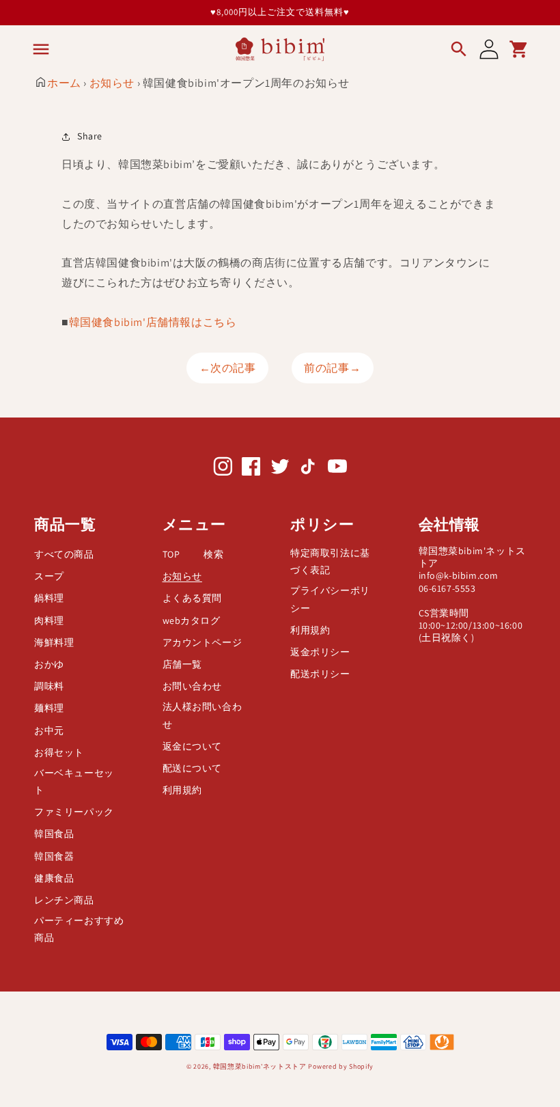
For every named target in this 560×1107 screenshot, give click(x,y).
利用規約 (182, 790)
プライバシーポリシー (330, 599)
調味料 (49, 686)
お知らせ (112, 83)
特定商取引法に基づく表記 (330, 561)
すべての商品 (64, 554)
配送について (193, 768)
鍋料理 (49, 598)
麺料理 (49, 708)
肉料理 (49, 620)
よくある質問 (193, 598)
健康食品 (54, 878)
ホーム (64, 83)
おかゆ (49, 664)
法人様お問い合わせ (202, 715)
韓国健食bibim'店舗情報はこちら (153, 322)
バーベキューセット (74, 781)
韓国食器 (54, 856)
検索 (213, 554)
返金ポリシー (320, 652)
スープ (49, 576)
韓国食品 (54, 834)
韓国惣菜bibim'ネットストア (260, 1066)
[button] (41, 49)
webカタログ (192, 620)
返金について (193, 746)
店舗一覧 (182, 664)
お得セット (59, 752)
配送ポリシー (320, 674)
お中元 (49, 730)
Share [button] (89, 136)
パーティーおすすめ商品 (79, 929)
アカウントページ (202, 642)
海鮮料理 (54, 642)
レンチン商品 (64, 900)
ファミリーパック (74, 812)
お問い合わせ (193, 686)
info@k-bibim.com (459, 575)
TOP (171, 554)
